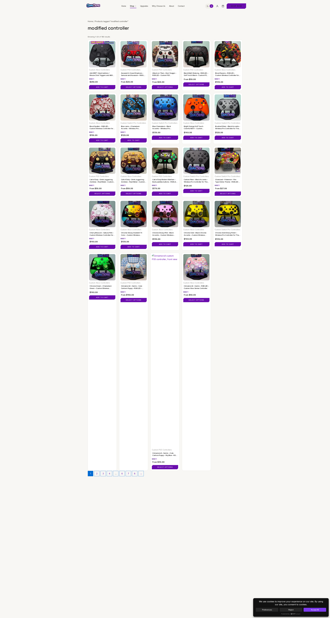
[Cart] (222, 6)
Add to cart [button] (102, 87)
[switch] (209, 6)
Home (123, 6)
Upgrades (144, 6)
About (171, 6)
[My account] (217, 6)
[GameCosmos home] (93, 6)
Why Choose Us (158, 6)
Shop (132, 6)
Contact (181, 6)
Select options (133, 87)
